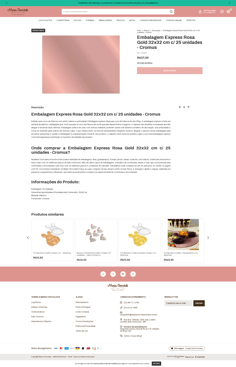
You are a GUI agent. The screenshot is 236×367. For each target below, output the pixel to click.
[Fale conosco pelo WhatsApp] (222, 12)
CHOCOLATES (45, 20)
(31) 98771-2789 (131, 303)
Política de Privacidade (85, 326)
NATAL (132, 20)
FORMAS (90, 20)
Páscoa (146, 30)
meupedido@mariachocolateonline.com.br (138, 315)
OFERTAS (190, 20)
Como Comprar (82, 312)
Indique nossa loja (39, 307)
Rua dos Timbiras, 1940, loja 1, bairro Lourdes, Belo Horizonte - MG (138, 321)
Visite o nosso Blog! (133, 336)
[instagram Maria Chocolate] (103, 274)
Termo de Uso (82, 331)
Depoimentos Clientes (41, 321)
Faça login (211, 11)
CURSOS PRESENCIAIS (151, 20)
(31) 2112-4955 (130, 308)
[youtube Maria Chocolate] (123, 274)
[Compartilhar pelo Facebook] (180, 107)
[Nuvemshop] (175, 357)
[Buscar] (171, 11)
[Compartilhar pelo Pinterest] (188, 107)
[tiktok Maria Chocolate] (133, 274)
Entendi (156, 363)
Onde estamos (37, 312)
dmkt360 (201, 357)
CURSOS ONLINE (174, 20)
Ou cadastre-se (209, 12)
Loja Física (36, 302)
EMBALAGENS (105, 20)
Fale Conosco (37, 317)
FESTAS (78, 20)
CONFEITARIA (63, 20)
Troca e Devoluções (84, 321)
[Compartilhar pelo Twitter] (184, 107)
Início (139, 30)
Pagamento (81, 317)
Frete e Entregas (83, 307)
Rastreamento (82, 302)
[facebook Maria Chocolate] (113, 274)
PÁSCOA (120, 20)
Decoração (156, 30)
